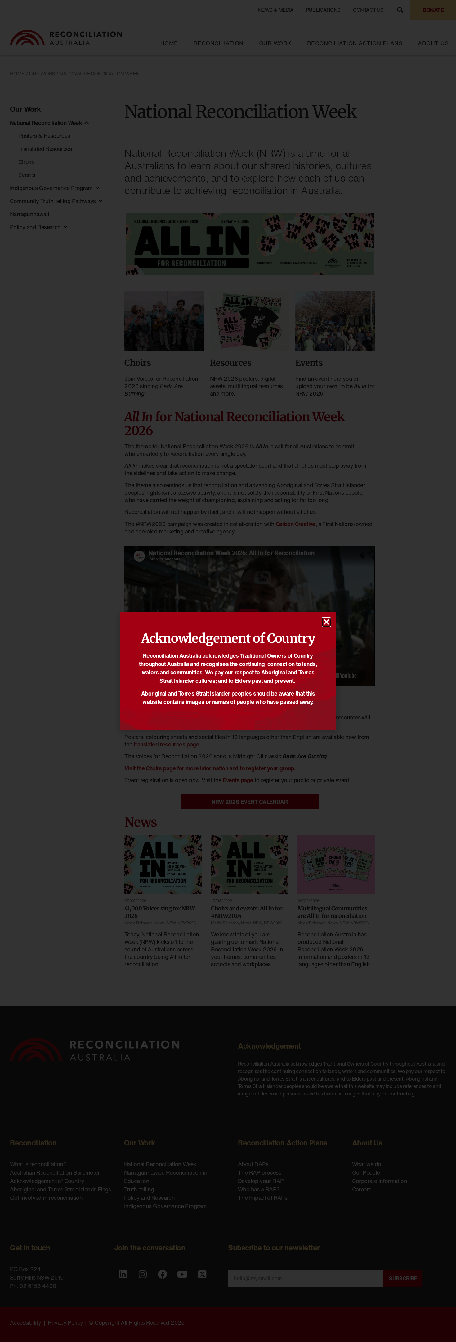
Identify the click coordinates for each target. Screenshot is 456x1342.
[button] (326, 622)
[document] (228, 671)
